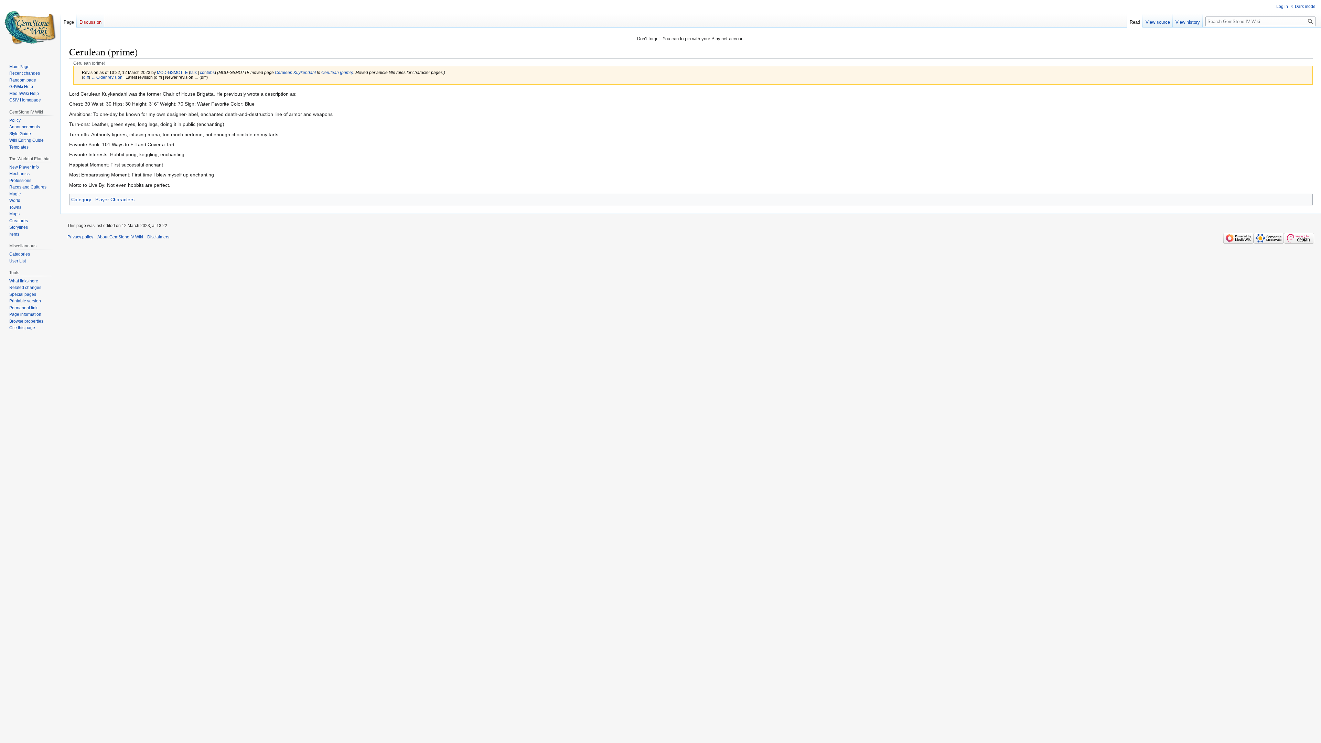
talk (193, 72)
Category (81, 199)
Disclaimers (158, 237)
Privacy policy (80, 237)
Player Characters (115, 199)
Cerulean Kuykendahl (295, 72)
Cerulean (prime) (337, 72)
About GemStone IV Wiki (120, 237)
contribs (207, 72)
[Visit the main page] (30, 27)
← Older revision (106, 77)
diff (86, 77)
